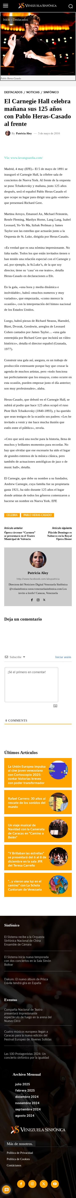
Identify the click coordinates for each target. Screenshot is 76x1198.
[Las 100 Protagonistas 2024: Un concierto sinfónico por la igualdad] (62, 1056)
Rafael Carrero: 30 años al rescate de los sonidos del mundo (27, 803)
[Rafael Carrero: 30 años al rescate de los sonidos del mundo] (58, 802)
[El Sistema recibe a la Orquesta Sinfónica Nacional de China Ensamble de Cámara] (62, 941)
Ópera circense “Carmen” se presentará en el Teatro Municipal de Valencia (19, 536)
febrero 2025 (25, 1090)
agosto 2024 (24, 1116)
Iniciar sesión (62, 657)
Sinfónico (51, 92)
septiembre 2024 (28, 1109)
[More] (57, 145)
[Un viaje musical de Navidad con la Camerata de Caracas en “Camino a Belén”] (58, 828)
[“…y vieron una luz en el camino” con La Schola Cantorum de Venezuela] (58, 884)
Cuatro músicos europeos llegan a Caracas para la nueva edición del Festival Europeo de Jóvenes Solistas (28, 1035)
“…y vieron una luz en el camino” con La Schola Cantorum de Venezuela (25, 885)
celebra (12, 515)
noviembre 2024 (27, 1103)
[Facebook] (32, 599)
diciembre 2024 (26, 1097)
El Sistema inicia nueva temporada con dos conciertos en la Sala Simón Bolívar (27, 961)
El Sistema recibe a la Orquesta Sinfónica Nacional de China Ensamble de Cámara (24, 941)
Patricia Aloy (24, 133)
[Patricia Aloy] (8, 133)
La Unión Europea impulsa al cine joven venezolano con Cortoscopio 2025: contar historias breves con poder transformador (27, 775)
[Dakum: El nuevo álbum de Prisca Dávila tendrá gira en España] (62, 981)
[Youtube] (55, 1184)
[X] (44, 599)
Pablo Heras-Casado (37, 515)
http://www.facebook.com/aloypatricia (38, 579)
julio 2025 (22, 1084)
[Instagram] (38, 599)
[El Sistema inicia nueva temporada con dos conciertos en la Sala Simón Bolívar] (62, 961)
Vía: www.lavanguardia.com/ (23, 157)
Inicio (6, 19)
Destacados (20, 19)
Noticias (32, 92)
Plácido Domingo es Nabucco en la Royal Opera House (59, 536)
